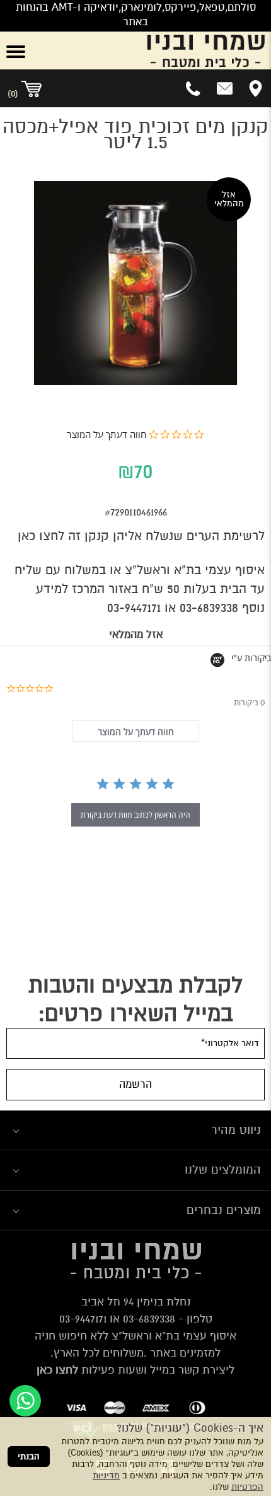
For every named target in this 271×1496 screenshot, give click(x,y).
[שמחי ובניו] (158, 50)
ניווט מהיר (236, 1129)
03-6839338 (209, 608)
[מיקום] (255, 88)
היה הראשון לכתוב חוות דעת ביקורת (135, 815)
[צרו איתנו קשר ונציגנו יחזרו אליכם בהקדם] (225, 88)
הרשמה (135, 1084)
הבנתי (29, 1456)
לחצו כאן (41, 536)
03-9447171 (134, 608)
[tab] (135, 731)
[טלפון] (194, 88)
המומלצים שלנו (223, 1169)
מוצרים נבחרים (224, 1210)
